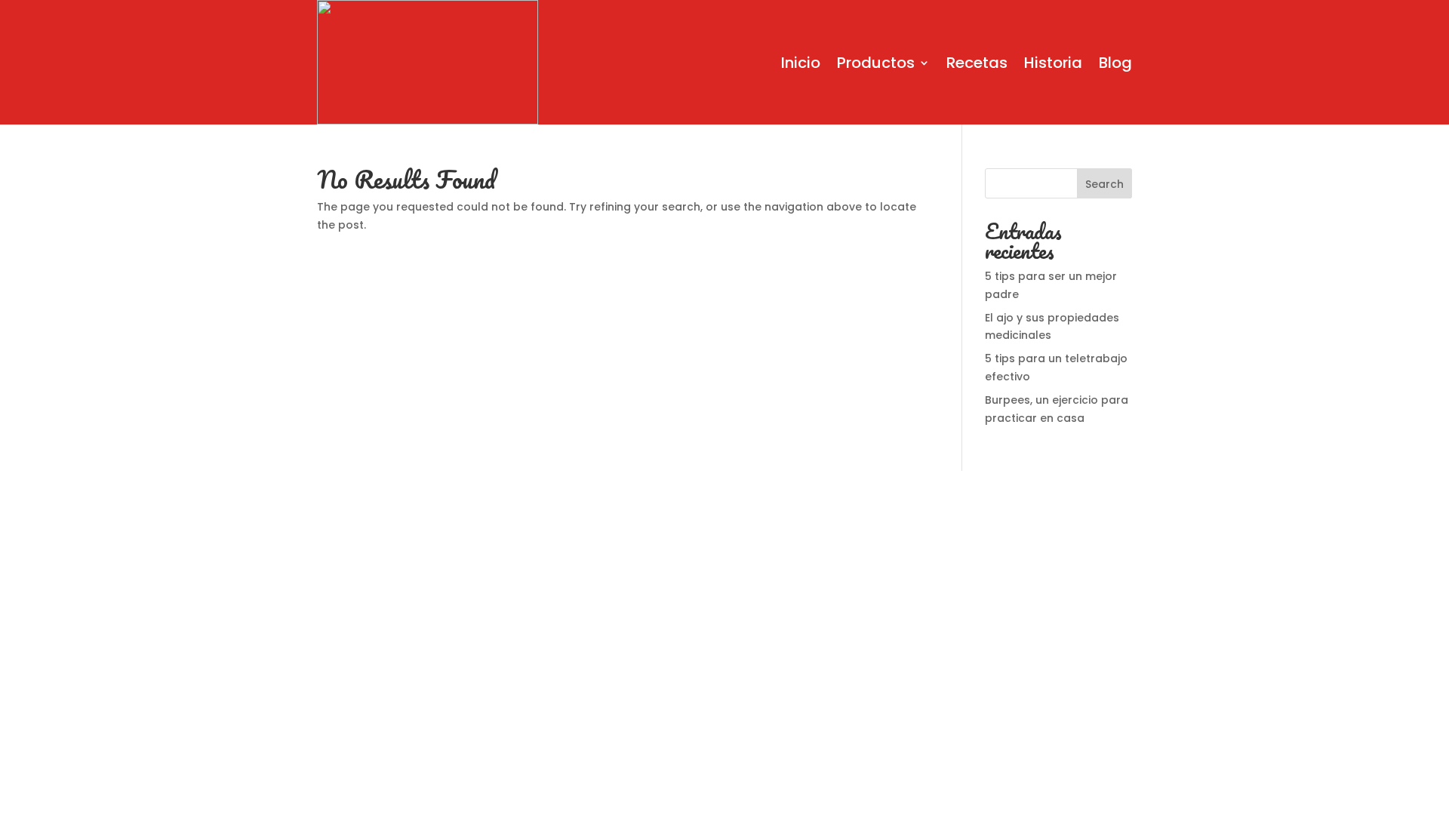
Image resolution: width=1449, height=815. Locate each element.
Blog (1115, 62)
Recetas (977, 62)
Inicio (800, 62)
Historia (1053, 62)
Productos (876, 62)
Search (1104, 184)
